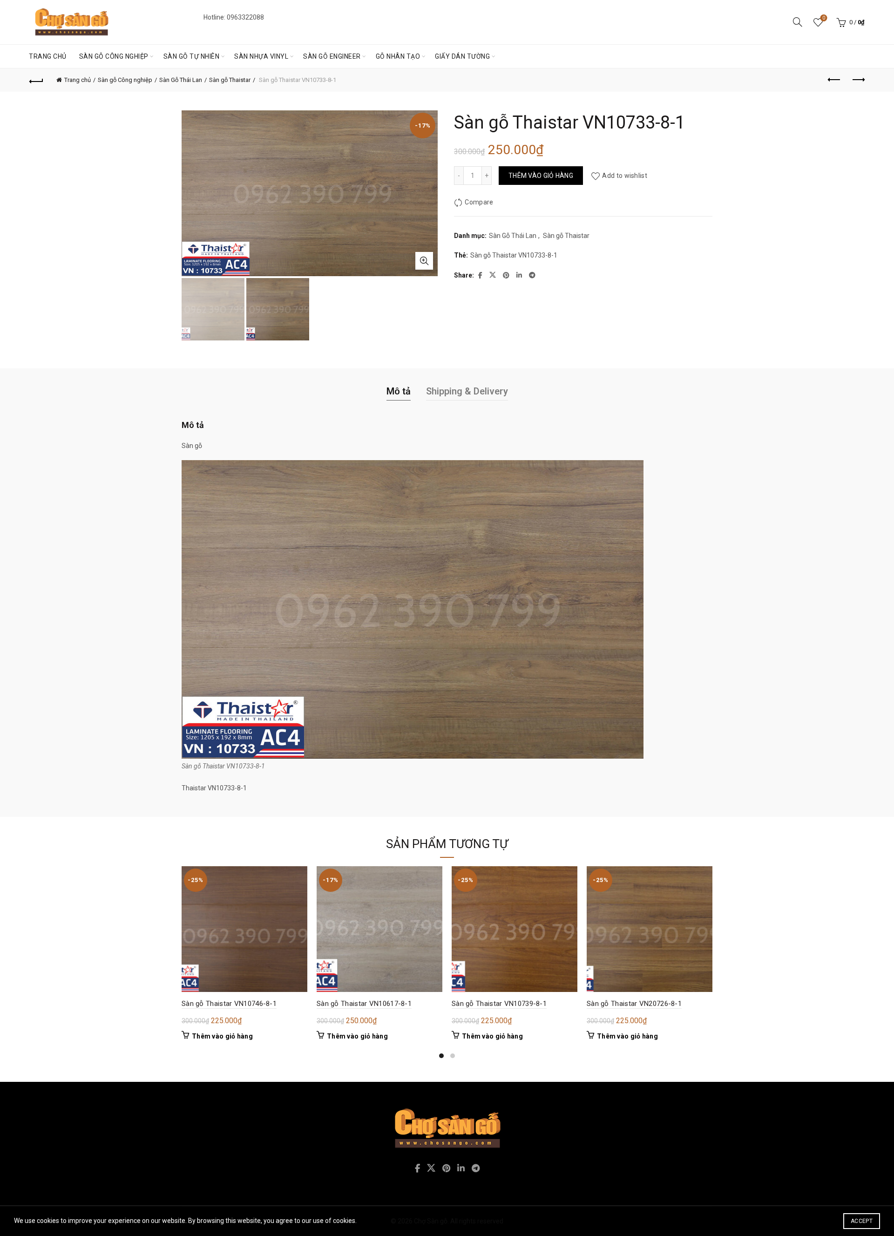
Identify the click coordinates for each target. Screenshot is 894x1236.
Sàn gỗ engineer (332, 56)
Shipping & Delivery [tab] (467, 391)
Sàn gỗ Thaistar (230, 79)
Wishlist (823, 17)
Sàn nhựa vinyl (261, 56)
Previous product (834, 80)
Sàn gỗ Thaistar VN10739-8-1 (499, 1003)
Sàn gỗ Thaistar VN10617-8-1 (364, 1003)
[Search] (797, 22)
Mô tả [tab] (398, 391)
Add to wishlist (624, 175)
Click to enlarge (424, 261)
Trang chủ (48, 56)
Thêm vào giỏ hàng (540, 175)
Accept (862, 1221)
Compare (479, 202)
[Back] (36, 80)
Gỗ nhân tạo (398, 56)
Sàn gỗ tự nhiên (191, 56)
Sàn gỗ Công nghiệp (114, 56)
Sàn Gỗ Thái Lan (180, 79)
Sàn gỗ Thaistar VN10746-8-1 (229, 1003)
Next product (857, 80)
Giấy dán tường (462, 56)
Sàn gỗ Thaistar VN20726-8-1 (634, 1003)
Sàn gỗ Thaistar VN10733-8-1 (513, 255)
